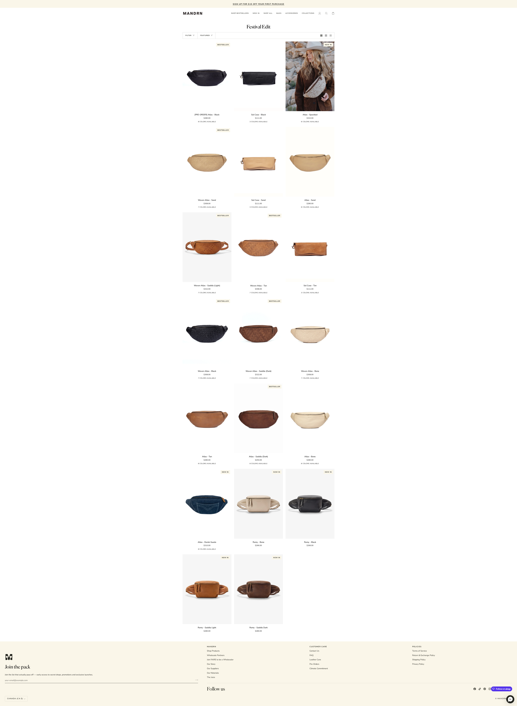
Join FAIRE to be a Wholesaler (220, 659)
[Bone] (219, 122)
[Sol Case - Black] (258, 76)
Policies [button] (416, 646)
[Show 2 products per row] (321, 35)
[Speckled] (204, 122)
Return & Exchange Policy (423, 655)
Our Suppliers (213, 668)
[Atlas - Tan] (207, 418)
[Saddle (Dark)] (199, 122)
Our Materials (213, 673)
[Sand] (224, 122)
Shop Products (213, 650)
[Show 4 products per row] (331, 35)
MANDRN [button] (211, 646)
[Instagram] (490, 689)
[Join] (196, 680)
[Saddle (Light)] (190, 122)
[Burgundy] (221, 207)
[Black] (209, 122)
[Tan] (214, 122)
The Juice (211, 677)
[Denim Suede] (195, 122)
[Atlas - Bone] (310, 418)
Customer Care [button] (318, 646)
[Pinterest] (484, 689)
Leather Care (315, 659)
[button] (268, 13)
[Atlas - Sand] (310, 162)
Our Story (211, 664)
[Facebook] (475, 689)
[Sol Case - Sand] (258, 162)
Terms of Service (419, 650)
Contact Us (314, 650)
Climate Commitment (319, 668)
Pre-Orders (314, 664)
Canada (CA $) (15, 698)
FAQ (311, 655)
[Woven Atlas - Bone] (310, 333)
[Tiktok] (480, 689)
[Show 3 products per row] (326, 35)
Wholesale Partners (215, 655)
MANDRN (502, 698)
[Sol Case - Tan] (310, 247)
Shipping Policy (418, 659)
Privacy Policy (418, 664)
